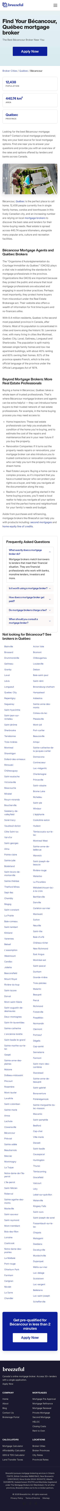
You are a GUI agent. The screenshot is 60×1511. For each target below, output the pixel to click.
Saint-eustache (12, 776)
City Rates (37, 1455)
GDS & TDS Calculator (13, 1455)
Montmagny (10, 1161)
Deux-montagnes (13, 1016)
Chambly (8, 898)
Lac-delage (38, 1273)
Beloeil (7, 944)
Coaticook (9, 1243)
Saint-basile (39, 1148)
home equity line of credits (17, 526)
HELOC (36, 1421)
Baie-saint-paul (40, 675)
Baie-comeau (11, 921)
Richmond (38, 1006)
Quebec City (10, 692)
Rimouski (8, 765)
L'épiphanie (38, 814)
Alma (6, 849)
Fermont (37, 1058)
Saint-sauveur (11, 1214)
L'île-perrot (9, 1182)
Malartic (37, 989)
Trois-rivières (10, 742)
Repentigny (10, 698)
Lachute (8, 1121)
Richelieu (37, 797)
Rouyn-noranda (12, 799)
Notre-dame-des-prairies (13, 1250)
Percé (36, 1000)
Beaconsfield (10, 973)
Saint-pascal (39, 965)
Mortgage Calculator (12, 1446)
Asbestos (37, 698)
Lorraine (8, 1237)
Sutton (36, 919)
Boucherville (10, 805)
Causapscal (39, 1154)
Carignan (8, 1281)
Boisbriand (9, 866)
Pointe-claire (10, 854)
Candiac (8, 961)
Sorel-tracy (10, 820)
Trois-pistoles (39, 983)
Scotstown (38, 1278)
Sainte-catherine (12, 1028)
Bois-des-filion (11, 1231)
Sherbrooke (10, 730)
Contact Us (8, 1412)
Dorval (7, 996)
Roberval (8, 1193)
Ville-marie (38, 1137)
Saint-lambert (11, 927)
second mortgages (41, 522)
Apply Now (7, 1383)
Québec (23, 71)
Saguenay (9, 704)
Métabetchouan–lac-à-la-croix (43, 889)
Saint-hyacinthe (12, 710)
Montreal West (40, 840)
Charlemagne (39, 774)
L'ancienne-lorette (13, 1034)
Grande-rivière (40, 977)
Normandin (38, 1023)
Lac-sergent (39, 1284)
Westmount (10, 956)
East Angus (38, 954)
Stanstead (38, 1072)
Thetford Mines (12, 886)
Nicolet (7, 1286)
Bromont (37, 652)
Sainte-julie (9, 860)
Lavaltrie (8, 1098)
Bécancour (9, 1133)
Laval (7, 675)
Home (5, 1399)
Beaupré (37, 994)
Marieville (9, 1208)
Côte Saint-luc (11, 831)
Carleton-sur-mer (41, 908)
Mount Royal (10, 979)
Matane (8, 1069)
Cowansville (10, 1127)
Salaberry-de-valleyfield (11, 813)
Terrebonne (10, 736)
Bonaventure (39, 1093)
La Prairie (9, 915)
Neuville (37, 925)
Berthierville (39, 896)
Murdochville (39, 1255)
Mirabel (8, 793)
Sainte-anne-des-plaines (13, 1062)
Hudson (37, 826)
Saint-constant (11, 909)
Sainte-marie (10, 1109)
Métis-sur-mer (40, 1267)
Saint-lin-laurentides (14, 1022)
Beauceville (38, 736)
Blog (4, 1408)
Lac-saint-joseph (41, 1295)
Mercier (8, 1156)
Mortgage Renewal (41, 1408)
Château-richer (40, 942)
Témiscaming (39, 1171)
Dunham (37, 971)
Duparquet (38, 1261)
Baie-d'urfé (38, 937)
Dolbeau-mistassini (13, 1075)
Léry (35, 1188)
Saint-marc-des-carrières (41, 1065)
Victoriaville (10, 782)
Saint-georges (11, 843)
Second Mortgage (41, 1417)
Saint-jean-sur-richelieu (11, 717)
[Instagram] (35, 1503)
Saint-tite (37, 931)
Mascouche (10, 788)
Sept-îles (8, 892)
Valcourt (37, 1183)
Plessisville (38, 719)
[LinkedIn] (24, 1503)
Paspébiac (38, 1017)
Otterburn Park (11, 1269)
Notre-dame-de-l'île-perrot (14, 1175)
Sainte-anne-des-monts (42, 706)
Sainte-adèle (10, 1144)
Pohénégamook (41, 1099)
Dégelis (36, 1040)
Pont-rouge (10, 1263)
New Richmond (40, 948)
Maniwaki (38, 914)
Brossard (8, 652)
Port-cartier (39, 730)
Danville (37, 902)
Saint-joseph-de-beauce (41, 863)
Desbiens (37, 1244)
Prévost (8, 1138)
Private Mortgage (41, 1412)
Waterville (38, 1200)
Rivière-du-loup (11, 984)
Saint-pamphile (40, 1119)
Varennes (9, 938)
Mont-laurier (10, 1092)
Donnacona (38, 756)
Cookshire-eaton (41, 820)
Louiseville (38, 663)
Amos (7, 1115)
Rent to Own (38, 1430)
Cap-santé (38, 1046)
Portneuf (37, 1035)
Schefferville (39, 1301)
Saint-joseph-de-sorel (44, 1217)
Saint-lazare (10, 990)
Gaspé (7, 1054)
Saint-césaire (39, 785)
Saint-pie (37, 802)
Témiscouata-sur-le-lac (43, 833)
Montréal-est (39, 960)
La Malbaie (9, 1258)
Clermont (37, 1029)
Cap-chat (37, 1131)
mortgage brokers (35, 217)
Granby (8, 669)
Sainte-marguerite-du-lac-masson (44, 1107)
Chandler (8, 1298)
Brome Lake (39, 791)
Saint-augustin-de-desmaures (13, 1009)
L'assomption (10, 950)
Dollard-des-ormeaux (14, 759)
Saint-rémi (38, 681)
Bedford (37, 1125)
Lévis (7, 681)
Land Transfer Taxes (12, 1459)
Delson (36, 669)
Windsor (37, 808)
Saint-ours (38, 1212)
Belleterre (38, 1290)
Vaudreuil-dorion (12, 826)
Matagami (38, 1238)
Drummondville (11, 658)
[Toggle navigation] (55, 5)
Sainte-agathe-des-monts (14, 1201)
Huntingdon (38, 1160)
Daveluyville (39, 1249)
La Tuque (9, 1167)
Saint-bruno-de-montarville (12, 873)
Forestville (38, 1011)
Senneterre (38, 1052)
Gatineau (8, 663)
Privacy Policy (17, 1498)
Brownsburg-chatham (44, 686)
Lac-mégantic (40, 768)
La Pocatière (39, 882)
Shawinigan (10, 753)
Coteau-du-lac (40, 713)
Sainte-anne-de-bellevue (41, 848)
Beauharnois (10, 1150)
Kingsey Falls (39, 1206)
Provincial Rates (40, 1459)
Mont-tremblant (12, 1225)
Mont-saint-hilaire (13, 1002)
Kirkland (8, 932)
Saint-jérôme (10, 724)
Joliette (8, 967)
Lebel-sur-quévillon (42, 1194)
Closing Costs (39, 1426)
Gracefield (38, 1177)
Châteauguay (11, 770)
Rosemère (9, 1086)
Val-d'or (8, 837)
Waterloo (37, 876)
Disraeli (36, 1142)
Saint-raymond (11, 1220)
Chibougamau (40, 658)
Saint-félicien (10, 1188)
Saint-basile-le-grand (14, 1039)
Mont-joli (37, 724)
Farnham (8, 1275)
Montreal (8, 747)
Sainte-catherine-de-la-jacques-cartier (43, 749)
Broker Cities (9, 71)
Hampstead (38, 692)
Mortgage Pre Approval (44, 1399)
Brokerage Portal (10, 1417)
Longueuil (9, 686)
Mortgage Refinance (42, 1403)
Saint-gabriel (39, 1087)
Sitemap (46, 1498)
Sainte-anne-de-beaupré (41, 1080)
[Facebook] (30, 1503)
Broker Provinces (41, 1450)
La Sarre (8, 1292)
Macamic (37, 1114)
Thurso (36, 1166)
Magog (7, 904)
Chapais (37, 1232)
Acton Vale (38, 646)
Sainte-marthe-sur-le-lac (15, 1047)
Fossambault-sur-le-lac (43, 1225)
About (5, 1403)
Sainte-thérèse (11, 881)
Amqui (36, 742)
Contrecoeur (39, 762)
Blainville (8, 646)
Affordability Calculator (13, 1450)
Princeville (38, 779)
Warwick (37, 855)
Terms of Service (33, 1498)
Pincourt (8, 1081)
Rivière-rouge (39, 870)
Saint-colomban (12, 1104)
